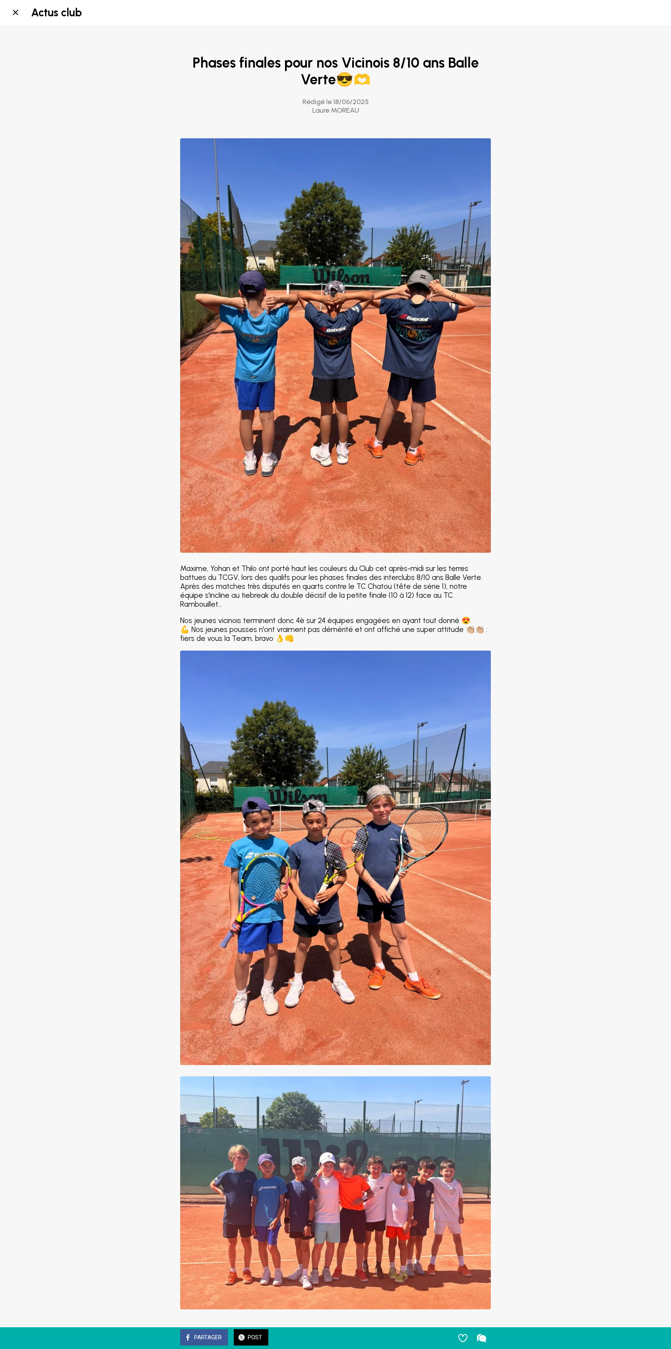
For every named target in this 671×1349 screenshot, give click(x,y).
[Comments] (481, 1338)
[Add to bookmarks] (463, 1338)
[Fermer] (15, 12)
